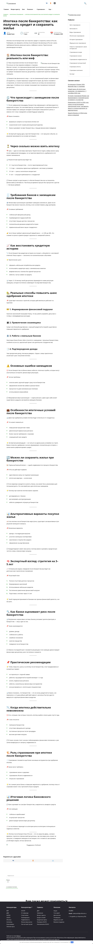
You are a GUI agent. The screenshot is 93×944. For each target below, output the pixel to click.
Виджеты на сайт (58, 920)
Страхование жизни (76, 56)
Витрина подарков (59, 922)
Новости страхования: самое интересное (78, 47)
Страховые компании (76, 70)
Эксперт (72, 74)
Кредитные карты (42, 920)
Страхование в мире (76, 52)
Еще (50, 9)
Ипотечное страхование (77, 36)
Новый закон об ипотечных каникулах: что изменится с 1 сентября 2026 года (77, 91)
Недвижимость (25, 920)
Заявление (40, 913)
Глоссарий (57, 913)
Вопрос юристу (15, 9)
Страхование (41, 9)
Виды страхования (75, 32)
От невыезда (24, 913)
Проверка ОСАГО (42, 922)
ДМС (8, 913)
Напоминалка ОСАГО (43, 924)
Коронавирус (10, 924)
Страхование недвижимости (78, 59)
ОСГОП (23, 911)
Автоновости (73, 28)
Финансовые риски (26, 922)
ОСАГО (8, 917)
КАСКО (8, 915)
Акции (55, 911)
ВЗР (8, 911)
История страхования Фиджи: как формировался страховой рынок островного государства (78, 98)
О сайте (71, 910)
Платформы (57, 917)
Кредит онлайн (41, 917)
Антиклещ (9, 922)
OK (72, 942)
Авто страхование (75, 25)
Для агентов (57, 915)
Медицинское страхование (78, 43)
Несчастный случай (26, 924)
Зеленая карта (11, 926)
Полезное (30, 9)
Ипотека (9, 920)
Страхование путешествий (78, 63)
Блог (23, 9)
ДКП (38, 911)
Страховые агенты (75, 66)
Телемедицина (25, 917)
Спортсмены (24, 915)
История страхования (76, 39)
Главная (6, 9)
